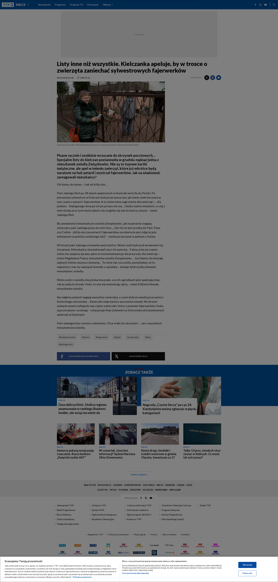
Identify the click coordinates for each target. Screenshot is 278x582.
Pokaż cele (247, 573)
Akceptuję (247, 565)
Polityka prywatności (82, 577)
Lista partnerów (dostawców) (135, 573)
